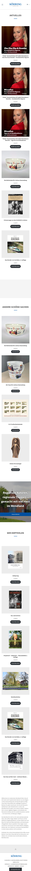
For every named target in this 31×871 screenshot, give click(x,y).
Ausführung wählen (15, 63)
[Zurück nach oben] (15, 849)
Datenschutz (11, 866)
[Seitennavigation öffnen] (4, 4)
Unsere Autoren (15, 514)
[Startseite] (15, 4)
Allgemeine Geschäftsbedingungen (19, 864)
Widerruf (17, 866)
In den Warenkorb (15, 186)
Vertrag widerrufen (15, 869)
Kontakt (22, 866)
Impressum (7, 864)
